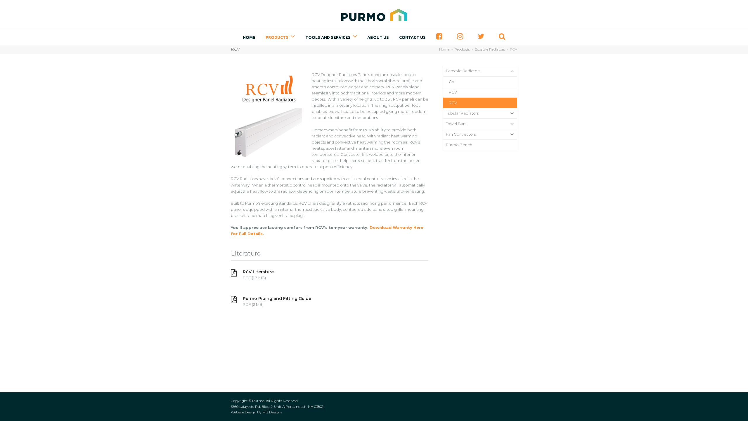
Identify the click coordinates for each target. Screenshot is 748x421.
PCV (453, 92)
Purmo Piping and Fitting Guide (277, 298)
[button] (502, 37)
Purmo (258, 400)
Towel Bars (456, 123)
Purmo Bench (459, 144)
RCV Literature (258, 272)
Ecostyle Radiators (463, 70)
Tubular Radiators (462, 113)
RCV (453, 102)
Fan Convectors (461, 134)
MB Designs (272, 412)
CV (451, 81)
